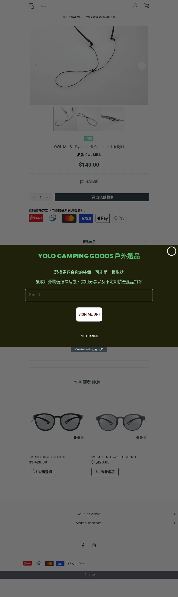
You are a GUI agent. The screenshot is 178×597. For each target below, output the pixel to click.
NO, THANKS (89, 336)
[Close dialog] (172, 251)
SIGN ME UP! (89, 314)
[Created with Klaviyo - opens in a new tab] (89, 349)
